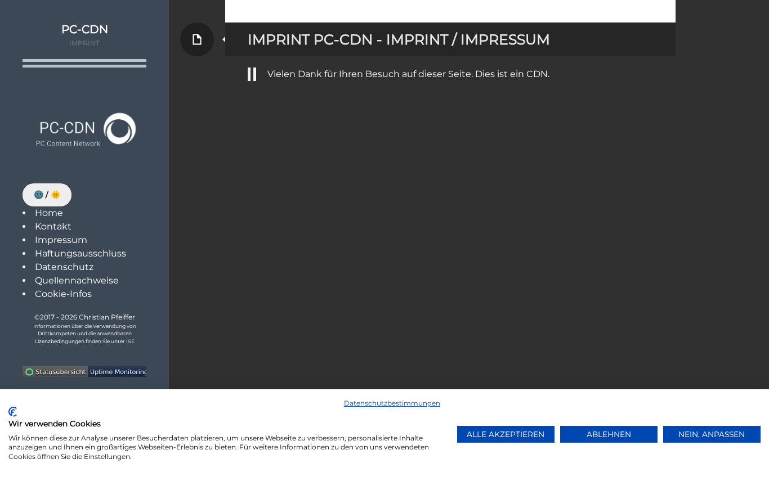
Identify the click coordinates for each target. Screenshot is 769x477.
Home (49, 213)
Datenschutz (64, 267)
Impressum (61, 240)
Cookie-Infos (63, 294)
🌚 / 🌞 (47, 195)
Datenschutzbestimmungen (392, 403)
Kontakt (53, 226)
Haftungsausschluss (80, 253)
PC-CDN (84, 29)
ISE (130, 341)
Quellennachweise (77, 280)
